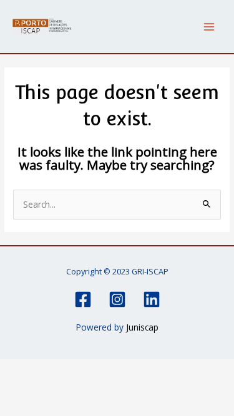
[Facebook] (83, 299)
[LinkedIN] (152, 299)
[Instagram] (117, 299)
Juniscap (142, 327)
